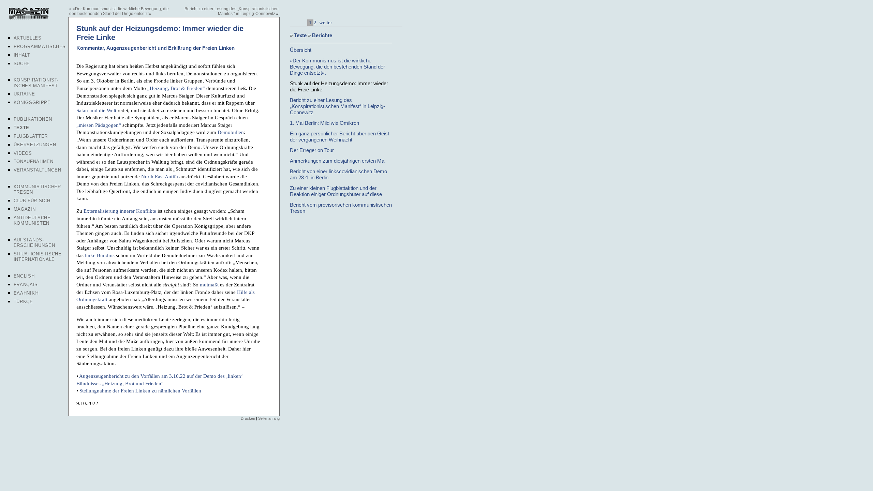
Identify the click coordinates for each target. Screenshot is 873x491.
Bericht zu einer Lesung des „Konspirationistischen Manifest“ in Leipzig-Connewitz (231, 11)
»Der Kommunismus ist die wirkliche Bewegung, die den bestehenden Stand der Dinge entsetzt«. (119, 11)
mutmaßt (209, 284)
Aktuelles (28, 38)
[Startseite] (28, 18)
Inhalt (22, 55)
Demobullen (231, 132)
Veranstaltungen (37, 170)
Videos (23, 153)
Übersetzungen (35, 144)
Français (26, 284)
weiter (325, 22)
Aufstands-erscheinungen (34, 242)
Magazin (25, 209)
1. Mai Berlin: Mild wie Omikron (324, 123)
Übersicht (300, 50)
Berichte (322, 35)
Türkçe (23, 301)
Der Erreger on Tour (312, 150)
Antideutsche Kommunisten (32, 220)
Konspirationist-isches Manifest (36, 82)
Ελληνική (26, 293)
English (24, 276)
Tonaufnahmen (34, 161)
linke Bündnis (100, 255)
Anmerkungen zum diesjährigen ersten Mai (337, 161)
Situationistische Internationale (38, 256)
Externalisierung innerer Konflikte (120, 211)
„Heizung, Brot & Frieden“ (176, 88)
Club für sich (32, 200)
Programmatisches (40, 46)
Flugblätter (31, 136)
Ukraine (24, 93)
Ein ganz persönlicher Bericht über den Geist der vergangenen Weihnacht (339, 137)
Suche (22, 63)
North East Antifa (159, 176)
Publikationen (33, 119)
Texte (21, 127)
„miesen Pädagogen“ (98, 125)
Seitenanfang (269, 418)
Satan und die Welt (96, 110)
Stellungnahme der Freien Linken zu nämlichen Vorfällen (140, 390)
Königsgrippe (32, 102)
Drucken (248, 418)
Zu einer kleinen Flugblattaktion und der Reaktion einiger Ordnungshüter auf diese (336, 191)
